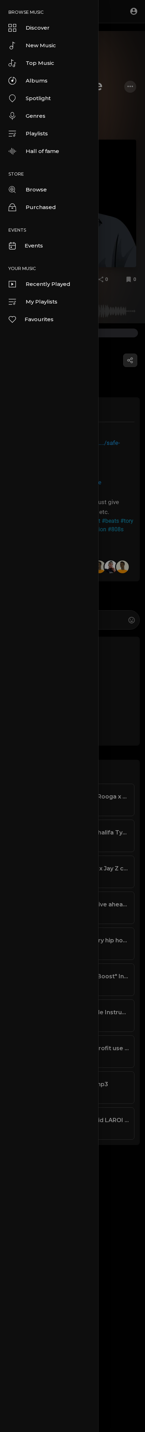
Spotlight (38, 98)
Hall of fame (42, 151)
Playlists (37, 133)
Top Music (40, 63)
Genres (35, 115)
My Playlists (41, 301)
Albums (37, 80)
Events (34, 245)
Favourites (39, 319)
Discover (38, 27)
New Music (41, 45)
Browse (36, 189)
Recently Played (48, 284)
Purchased (41, 207)
